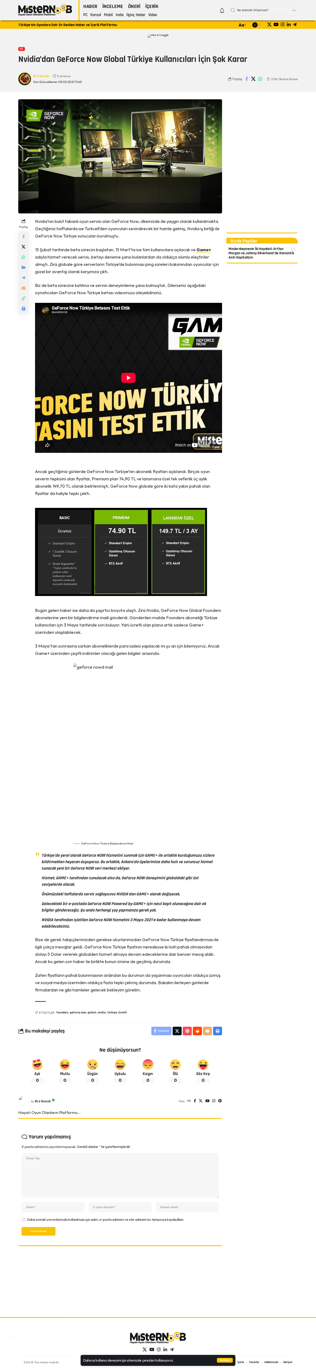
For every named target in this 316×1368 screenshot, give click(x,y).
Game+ (203, 249)
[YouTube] (276, 24)
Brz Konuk (41, 76)
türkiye (112, 1012)
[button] (225, 1360)
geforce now (78, 1012)
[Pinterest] (220, 1101)
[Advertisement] (262, 163)
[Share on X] (253, 78)
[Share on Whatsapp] (260, 78)
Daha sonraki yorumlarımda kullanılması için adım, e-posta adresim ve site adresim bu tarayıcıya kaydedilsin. (105, 1219)
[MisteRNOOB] (158, 1338)
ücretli (122, 1012)
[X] (269, 24)
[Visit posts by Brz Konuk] (23, 1101)
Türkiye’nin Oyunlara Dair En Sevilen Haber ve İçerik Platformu (67, 24)
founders (62, 1012)
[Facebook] (194, 1101)
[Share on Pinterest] (187, 1031)
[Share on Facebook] (247, 78)
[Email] (23, 288)
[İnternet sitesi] (189, 1101)
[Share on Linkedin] (23, 267)
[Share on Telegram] (23, 278)
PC (21, 49)
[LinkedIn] (289, 24)
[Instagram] (283, 24)
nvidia (102, 1012)
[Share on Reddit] (197, 1031)
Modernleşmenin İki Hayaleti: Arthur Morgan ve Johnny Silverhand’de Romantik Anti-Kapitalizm (261, 253)
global (91, 1012)
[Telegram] (295, 24)
